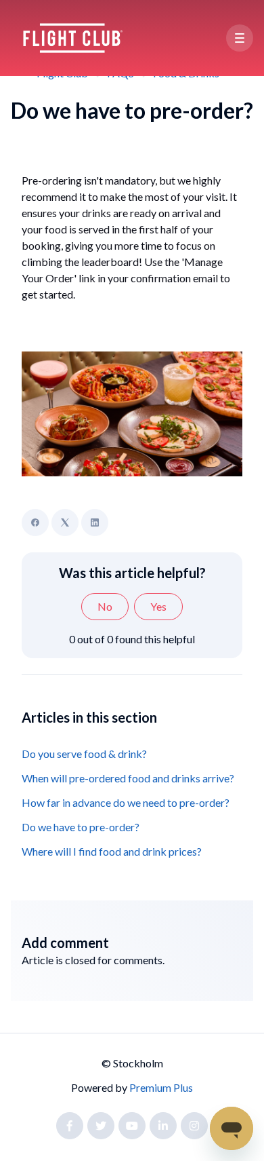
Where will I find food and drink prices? (112, 851)
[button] (239, 38)
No (104, 606)
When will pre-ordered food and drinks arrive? (128, 778)
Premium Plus (161, 1087)
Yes (158, 606)
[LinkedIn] (94, 522)
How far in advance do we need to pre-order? (125, 802)
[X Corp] (65, 522)
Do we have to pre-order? (80, 826)
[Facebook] (35, 522)
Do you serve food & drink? (84, 753)
